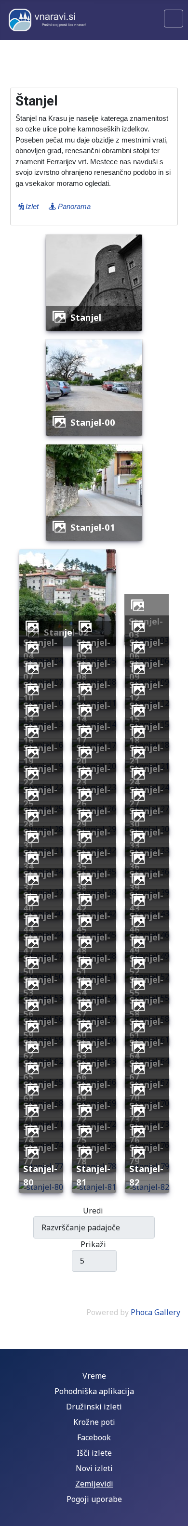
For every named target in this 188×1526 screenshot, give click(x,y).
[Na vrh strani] (176, 1514)
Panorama (73, 206)
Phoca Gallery (155, 1312)
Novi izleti (94, 1468)
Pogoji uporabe (94, 1499)
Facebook (94, 1437)
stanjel (85, 317)
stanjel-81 (93, 1175)
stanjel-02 (66, 632)
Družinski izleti (94, 1406)
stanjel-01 (92, 527)
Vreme (94, 1375)
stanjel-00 (92, 422)
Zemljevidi (94, 1483)
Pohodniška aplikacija (94, 1391)
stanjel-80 (40, 1175)
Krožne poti (94, 1422)
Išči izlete (94, 1453)
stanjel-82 (146, 1175)
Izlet (31, 206)
